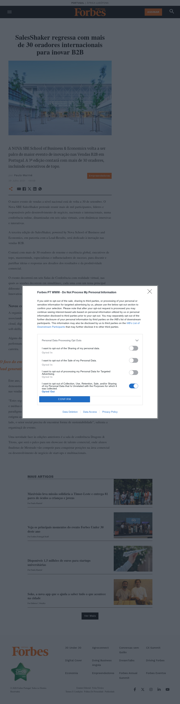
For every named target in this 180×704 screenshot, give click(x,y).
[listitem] (90, 340)
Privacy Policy (110, 411)
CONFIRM (64, 399)
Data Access (90, 411)
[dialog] (90, 352)
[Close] (150, 292)
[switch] (133, 348)
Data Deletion (70, 411)
